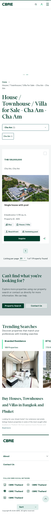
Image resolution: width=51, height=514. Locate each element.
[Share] (44, 238)
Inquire (22, 238)
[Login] (41, 4)
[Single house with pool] (25, 150)
